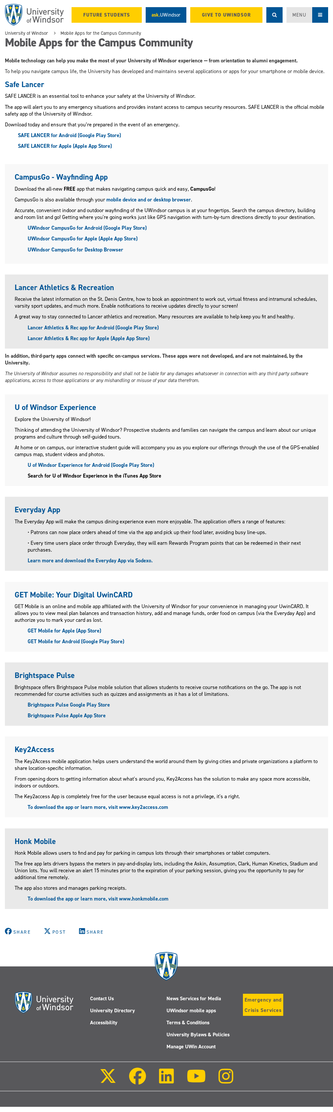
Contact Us (102, 998)
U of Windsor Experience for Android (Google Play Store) (91, 465)
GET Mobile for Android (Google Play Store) (76, 641)
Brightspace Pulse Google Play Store (69, 704)
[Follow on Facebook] (137, 1080)
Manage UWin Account (191, 1046)
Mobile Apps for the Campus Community (100, 33)
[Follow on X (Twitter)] (108, 1080)
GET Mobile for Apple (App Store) (64, 630)
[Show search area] (274, 15)
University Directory (112, 1010)
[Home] (34, 15)
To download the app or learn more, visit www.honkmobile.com (98, 898)
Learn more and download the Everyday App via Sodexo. (90, 560)
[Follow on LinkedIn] (166, 1080)
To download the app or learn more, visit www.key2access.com (98, 807)
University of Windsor (26, 33)
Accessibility (103, 1022)
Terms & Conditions (187, 1022)
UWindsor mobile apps (191, 1010)
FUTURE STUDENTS (106, 15)
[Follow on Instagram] (226, 1080)
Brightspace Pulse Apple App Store (67, 715)
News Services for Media (193, 998)
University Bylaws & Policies (198, 1034)
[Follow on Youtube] (196, 1080)
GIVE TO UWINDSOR (226, 15)
